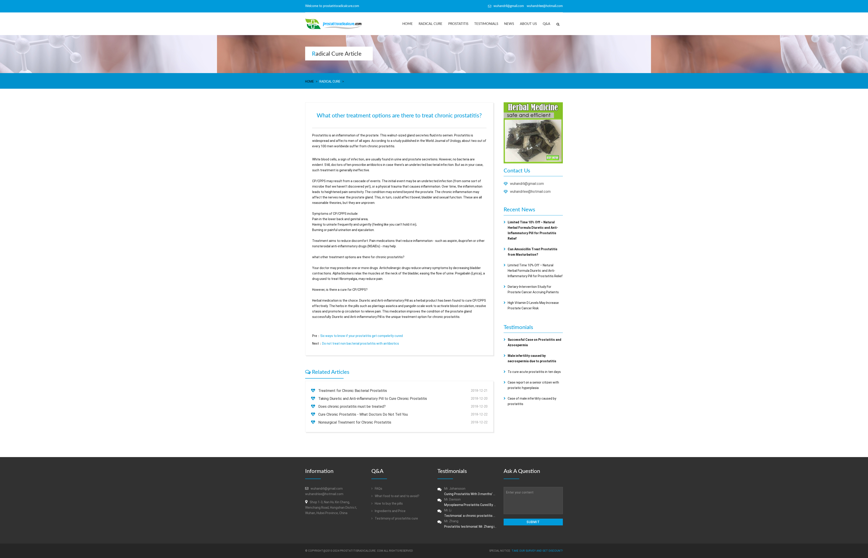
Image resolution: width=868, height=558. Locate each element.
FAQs (378, 488)
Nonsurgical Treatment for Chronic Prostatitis (354, 422)
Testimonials (486, 24)
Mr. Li (470, 512)
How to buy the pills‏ (388, 503)
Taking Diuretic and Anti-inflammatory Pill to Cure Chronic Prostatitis (372, 398)
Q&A (546, 24)
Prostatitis (458, 24)
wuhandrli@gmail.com (527, 183)
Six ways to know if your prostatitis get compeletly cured (361, 336)
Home (407, 24)
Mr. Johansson (470, 491)
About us (528, 24)
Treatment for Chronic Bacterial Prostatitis (352, 391)
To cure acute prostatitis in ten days (534, 372)
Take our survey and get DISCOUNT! (537, 550)
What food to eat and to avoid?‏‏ (396, 496)
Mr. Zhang (470, 523)
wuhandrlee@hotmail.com (530, 191)
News (509, 24)
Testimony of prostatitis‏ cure (396, 518)
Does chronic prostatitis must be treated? (352, 406)
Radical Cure (430, 24)
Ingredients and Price (390, 511)
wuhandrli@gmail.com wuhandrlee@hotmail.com (528, 6)
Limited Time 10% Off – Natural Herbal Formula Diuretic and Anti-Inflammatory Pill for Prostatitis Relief (535, 270)
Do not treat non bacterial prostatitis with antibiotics (360, 343)
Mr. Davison (470, 502)
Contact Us (517, 171)
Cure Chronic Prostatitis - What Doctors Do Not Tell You (363, 414)
